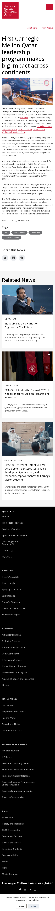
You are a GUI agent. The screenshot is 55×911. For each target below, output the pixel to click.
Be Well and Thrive (11, 724)
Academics (7, 628)
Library (5, 685)
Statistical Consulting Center (15, 763)
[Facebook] (22, 258)
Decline (33, 906)
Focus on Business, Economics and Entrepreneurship (18, 783)
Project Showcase (10, 750)
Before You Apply (10, 577)
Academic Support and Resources (18, 679)
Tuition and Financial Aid (13, 608)
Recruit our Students (12, 849)
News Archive (47, 28)
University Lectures (11, 842)
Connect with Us (10, 855)
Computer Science (10, 653)
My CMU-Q (7, 556)
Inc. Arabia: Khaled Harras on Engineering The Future (21, 325)
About (5, 811)
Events (5, 861)
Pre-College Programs (12, 523)
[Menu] (49, 7)
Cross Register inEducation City (10, 543)
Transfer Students (11, 602)
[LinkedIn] (13, 258)
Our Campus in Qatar (12, 730)
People (5, 516)
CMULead (24, 117)
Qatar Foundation (25, 129)
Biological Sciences (11, 641)
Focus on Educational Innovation (17, 791)
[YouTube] (35, 889)
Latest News (31, 28)
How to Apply (8, 583)
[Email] (5, 258)
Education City (19, 232)
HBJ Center (7, 757)
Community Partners (12, 836)
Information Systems (12, 660)
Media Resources (10, 874)
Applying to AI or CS (11, 589)
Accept (21, 906)
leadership (35, 232)
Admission (7, 570)
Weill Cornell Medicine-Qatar (13, 132)
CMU (6, 232)
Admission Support (11, 614)
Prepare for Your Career (13, 711)
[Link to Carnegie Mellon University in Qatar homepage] (10, 10)
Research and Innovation (14, 744)
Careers (6, 550)
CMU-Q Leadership (11, 830)
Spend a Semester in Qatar (15, 535)
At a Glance (7, 817)
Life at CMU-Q (9, 699)
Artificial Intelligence (11, 635)
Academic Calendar (11, 529)
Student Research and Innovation (18, 769)
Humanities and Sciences (14, 666)
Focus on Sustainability (13, 797)
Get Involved (8, 705)
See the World (8, 718)
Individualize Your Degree (14, 672)
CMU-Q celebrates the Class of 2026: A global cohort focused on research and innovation (27, 393)
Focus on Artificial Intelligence (16, 776)
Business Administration (13, 647)
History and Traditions (13, 823)
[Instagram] (25, 889)
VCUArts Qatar (39, 129)
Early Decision (8, 596)
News (4, 867)
